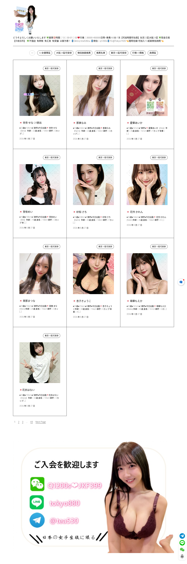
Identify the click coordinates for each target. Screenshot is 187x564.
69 (31, 422)
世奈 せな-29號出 (30, 67)
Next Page (41, 422)
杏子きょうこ (82, 246)
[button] (32, 52)
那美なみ (80, 67)
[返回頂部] (182, 556)
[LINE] (182, 543)
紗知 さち (80, 157)
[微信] (182, 549)
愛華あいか (135, 67)
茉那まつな (27, 246)
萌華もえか (135, 246)
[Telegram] (182, 536)
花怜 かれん (135, 157)
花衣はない (27, 335)
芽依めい (26, 157)
